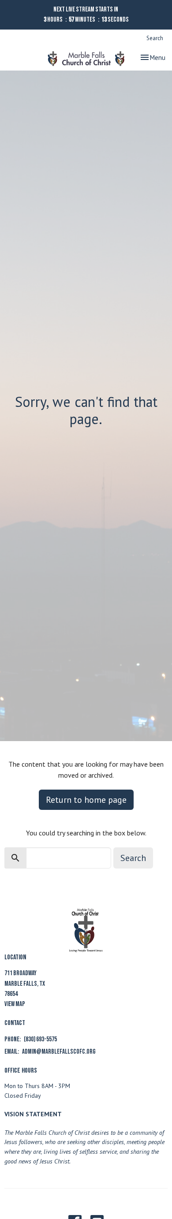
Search (154, 38)
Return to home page (86, 799)
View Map (14, 1004)
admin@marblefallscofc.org (59, 1052)
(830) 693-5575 (40, 1039)
